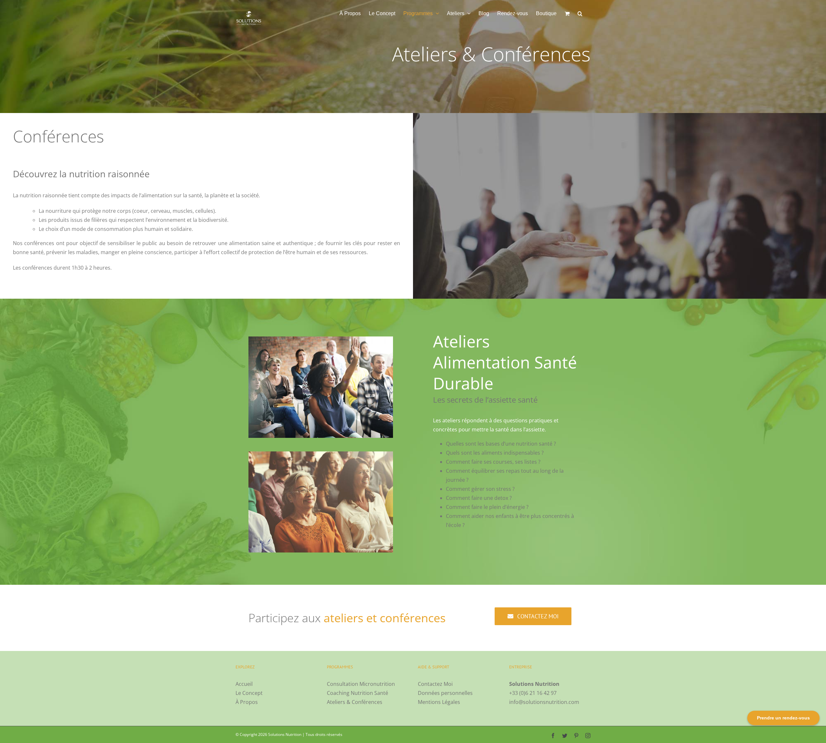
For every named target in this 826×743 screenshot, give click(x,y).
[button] (580, 13)
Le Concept (249, 693)
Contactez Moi (435, 683)
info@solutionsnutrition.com (544, 702)
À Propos (247, 702)
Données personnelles (445, 693)
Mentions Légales (439, 702)
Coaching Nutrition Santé (357, 693)
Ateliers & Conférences (354, 702)
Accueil (244, 683)
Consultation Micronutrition (361, 683)
